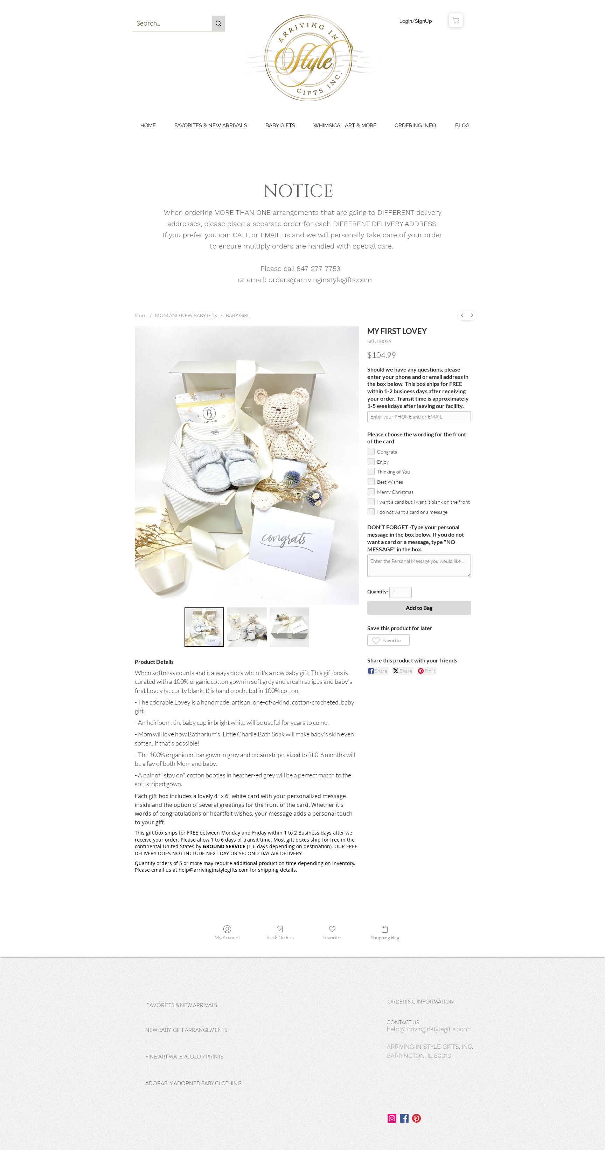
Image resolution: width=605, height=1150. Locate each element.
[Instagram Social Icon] (392, 1118)
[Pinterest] (416, 1118)
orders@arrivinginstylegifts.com (320, 279)
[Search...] (218, 23)
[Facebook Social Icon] (404, 1118)
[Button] (195, 997)
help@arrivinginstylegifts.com (428, 1029)
